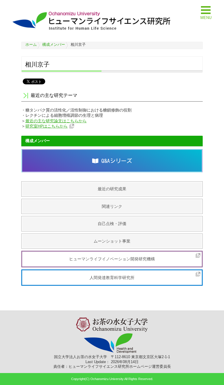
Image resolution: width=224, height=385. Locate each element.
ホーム (31, 44)
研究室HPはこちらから (46, 126)
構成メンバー (53, 44)
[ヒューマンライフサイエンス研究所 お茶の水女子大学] (91, 29)
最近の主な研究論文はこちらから (56, 121)
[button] (206, 12)
